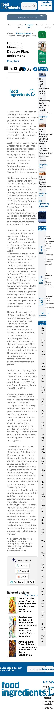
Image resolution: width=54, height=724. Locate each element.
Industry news (19, 26)
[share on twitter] (11, 69)
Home (10, 25)
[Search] (34, 6)
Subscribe (49, 669)
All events (42, 314)
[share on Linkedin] (6, 69)
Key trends (48, 26)
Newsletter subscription (46, 4)
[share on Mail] (15, 69)
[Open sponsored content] (27, 19)
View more (29, 595)
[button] (22, 565)
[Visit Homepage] (13, 10)
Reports (39, 25)
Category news (29, 26)
